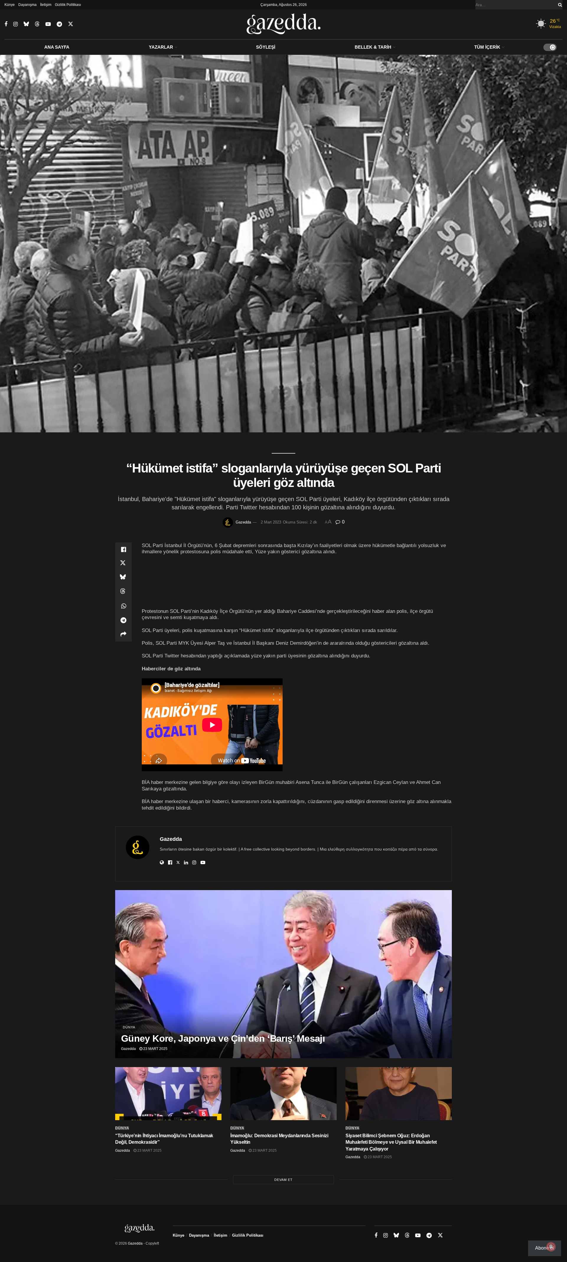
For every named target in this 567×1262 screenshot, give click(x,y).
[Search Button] (559, 4)
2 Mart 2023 (271, 522)
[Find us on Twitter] (70, 24)
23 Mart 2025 (154, 1049)
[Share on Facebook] (123, 549)
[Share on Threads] (123, 592)
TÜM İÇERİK (487, 47)
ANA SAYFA (56, 47)
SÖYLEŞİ (265, 47)
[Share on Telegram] (123, 620)
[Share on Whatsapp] (123, 606)
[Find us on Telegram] (59, 24)
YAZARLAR (161, 47)
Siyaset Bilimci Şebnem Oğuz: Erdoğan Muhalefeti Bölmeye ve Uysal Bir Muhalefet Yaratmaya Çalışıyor (391, 1142)
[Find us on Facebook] (5, 24)
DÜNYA (129, 1027)
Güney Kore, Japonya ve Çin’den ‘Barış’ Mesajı (223, 1038)
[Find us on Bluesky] (26, 24)
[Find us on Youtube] (48, 24)
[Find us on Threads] (37, 24)
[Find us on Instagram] (15, 24)
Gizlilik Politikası (68, 5)
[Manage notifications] (551, 1246)
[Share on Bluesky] (123, 578)
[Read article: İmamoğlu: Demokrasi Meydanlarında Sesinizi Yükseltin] (283, 1093)
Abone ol (544, 1247)
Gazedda (243, 522)
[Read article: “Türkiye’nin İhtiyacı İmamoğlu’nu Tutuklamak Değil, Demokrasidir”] (168, 1093)
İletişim (45, 5)
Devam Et (283, 1179)
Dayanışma (27, 5)
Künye (9, 5)
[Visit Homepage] (284, 24)
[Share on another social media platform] (123, 634)
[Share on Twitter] (123, 564)
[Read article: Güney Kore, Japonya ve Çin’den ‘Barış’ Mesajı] (283, 974)
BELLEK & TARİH (373, 47)
